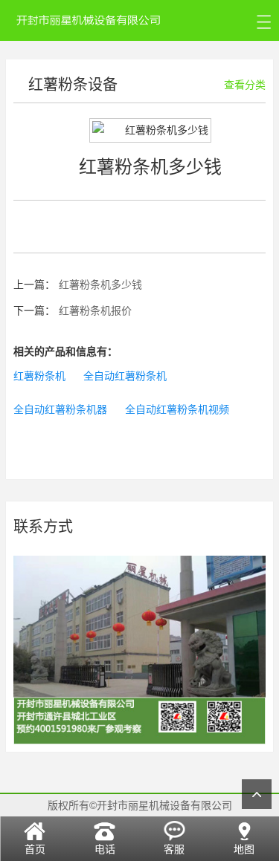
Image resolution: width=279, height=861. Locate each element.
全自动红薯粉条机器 (60, 409)
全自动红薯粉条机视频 (177, 409)
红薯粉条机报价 (95, 310)
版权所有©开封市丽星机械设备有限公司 (140, 805)
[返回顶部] (257, 794)
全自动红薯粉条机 (125, 376)
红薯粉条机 (39, 376)
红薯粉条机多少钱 (100, 284)
